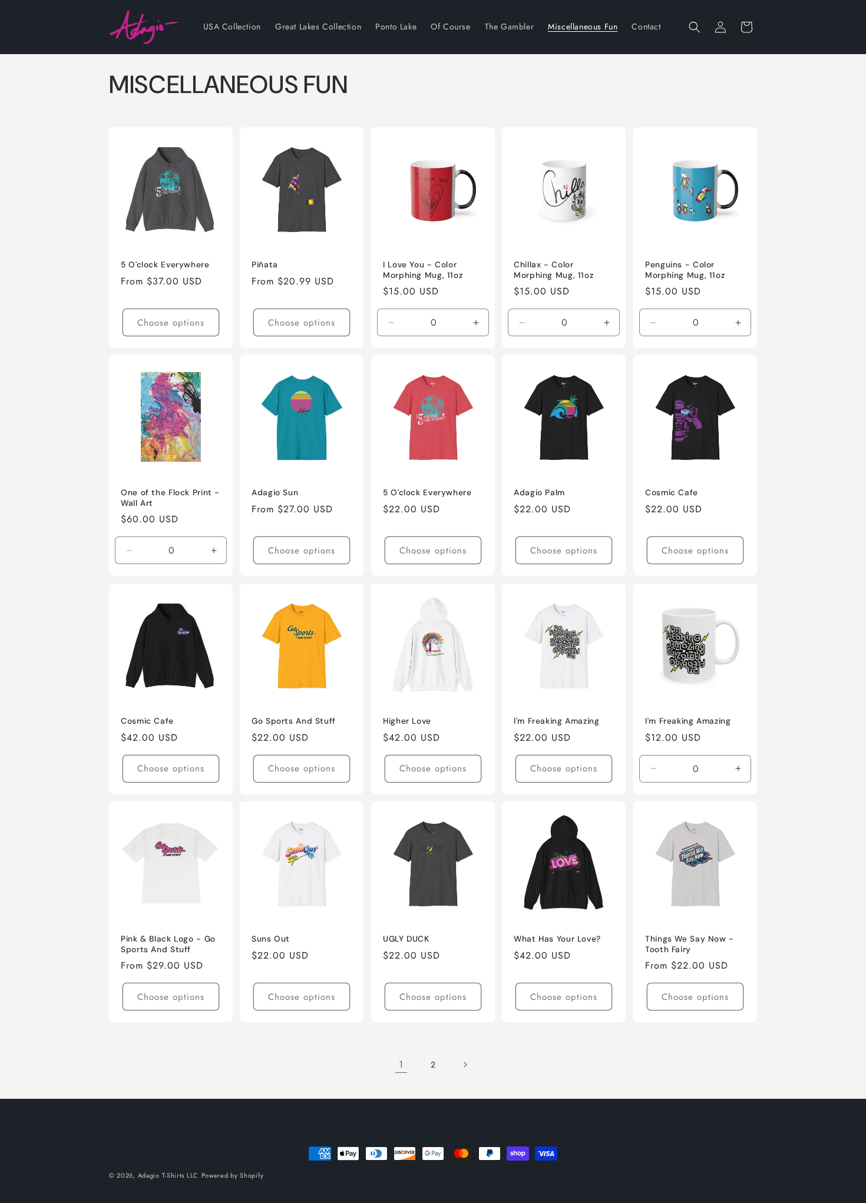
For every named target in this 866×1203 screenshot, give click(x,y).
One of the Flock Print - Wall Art (170, 498)
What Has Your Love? (557, 939)
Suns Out (271, 939)
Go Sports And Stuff (294, 721)
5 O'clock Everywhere (165, 265)
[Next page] (465, 1065)
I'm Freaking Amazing (557, 721)
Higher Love (407, 721)
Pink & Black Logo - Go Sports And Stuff (168, 944)
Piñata (265, 265)
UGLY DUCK (406, 939)
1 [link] (401, 1064)
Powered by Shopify (232, 1175)
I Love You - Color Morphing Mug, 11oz (422, 270)
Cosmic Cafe (671, 493)
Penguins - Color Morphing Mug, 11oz (685, 270)
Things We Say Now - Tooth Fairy (689, 944)
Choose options (170, 322)
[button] (695, 27)
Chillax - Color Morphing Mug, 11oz (553, 270)
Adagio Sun (275, 493)
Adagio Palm (539, 493)
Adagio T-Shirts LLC (168, 1175)
